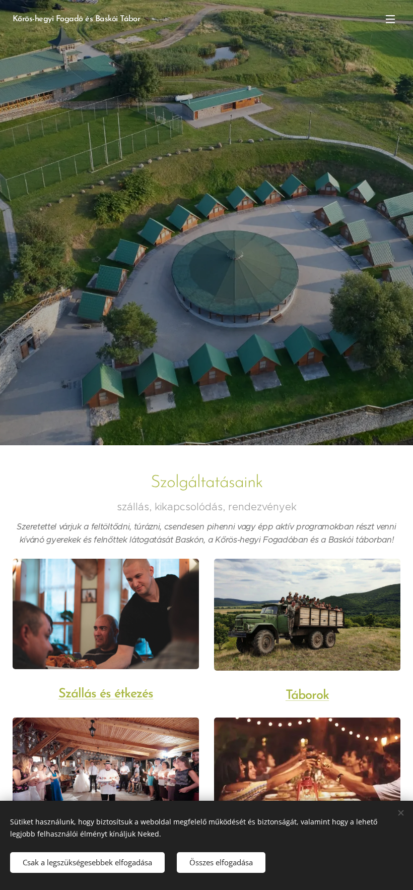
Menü (390, 19)
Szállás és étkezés (106, 694)
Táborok (307, 695)
